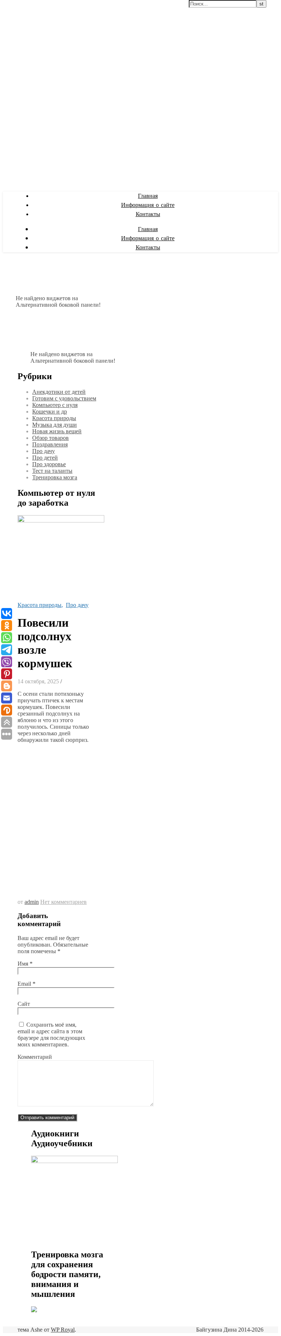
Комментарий (35, 1057)
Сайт (24, 1004)
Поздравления (50, 444)
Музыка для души (54, 425)
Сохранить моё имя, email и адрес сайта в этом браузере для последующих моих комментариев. (51, 1035)
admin (32, 902)
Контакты (148, 214)
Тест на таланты (52, 471)
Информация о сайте (148, 205)
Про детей (45, 457)
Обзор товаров (50, 438)
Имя (25, 964)
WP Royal (63, 1329)
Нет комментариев (63, 902)
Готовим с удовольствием (64, 398)
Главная (148, 196)
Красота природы (54, 418)
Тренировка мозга (54, 477)
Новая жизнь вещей (57, 431)
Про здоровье (49, 464)
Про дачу (43, 451)
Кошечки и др (49, 411)
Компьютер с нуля (55, 405)
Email (26, 984)
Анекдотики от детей (59, 392)
